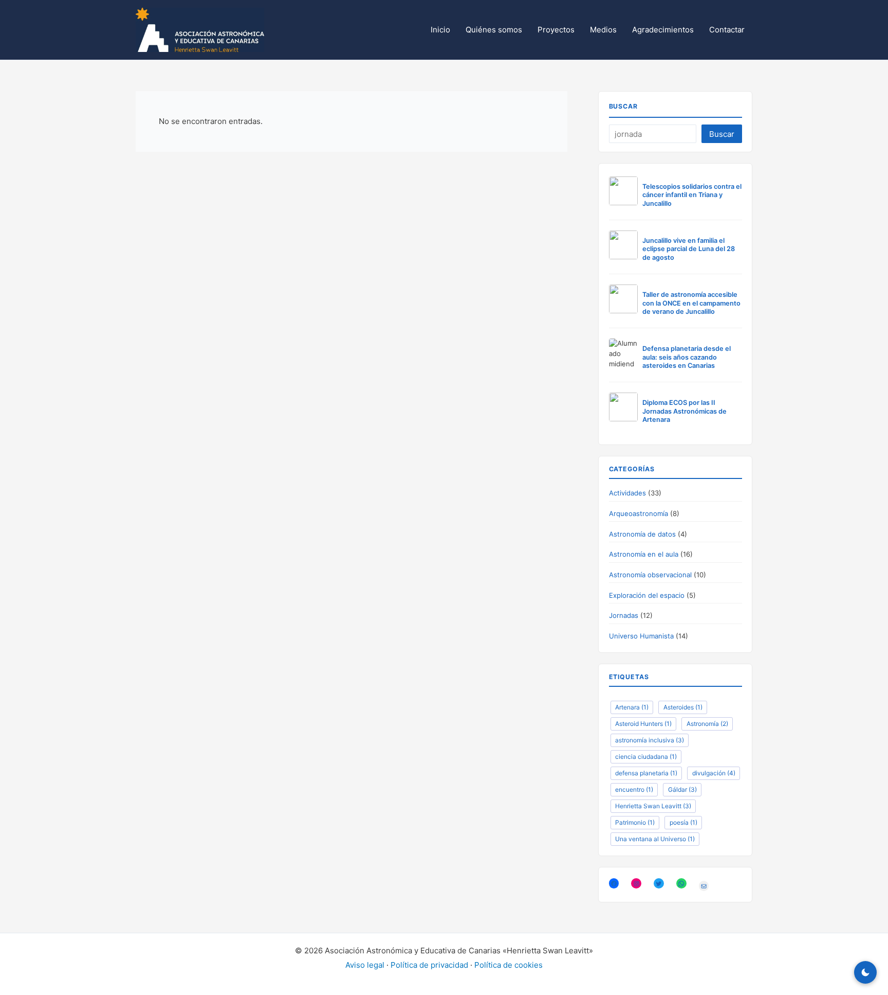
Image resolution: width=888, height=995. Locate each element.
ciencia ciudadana (646, 756)
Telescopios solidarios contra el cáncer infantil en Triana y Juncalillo (692, 195)
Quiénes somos (494, 29)
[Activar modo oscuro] (865, 972)
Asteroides (682, 707)
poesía (683, 822)
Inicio (440, 29)
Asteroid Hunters (643, 723)
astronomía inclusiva (649, 740)
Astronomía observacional (650, 575)
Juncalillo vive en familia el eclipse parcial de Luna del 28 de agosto (688, 249)
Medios (603, 29)
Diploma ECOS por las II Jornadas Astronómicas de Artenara (684, 411)
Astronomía (707, 723)
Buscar (623, 106)
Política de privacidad (429, 965)
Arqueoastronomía (638, 513)
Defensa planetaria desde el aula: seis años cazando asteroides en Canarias (686, 357)
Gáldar (682, 789)
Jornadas (623, 615)
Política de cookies (508, 965)
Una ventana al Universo (655, 839)
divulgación (713, 773)
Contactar (727, 29)
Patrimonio (635, 822)
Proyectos (556, 29)
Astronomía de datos (642, 534)
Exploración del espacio (646, 595)
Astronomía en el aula (643, 554)
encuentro (634, 789)
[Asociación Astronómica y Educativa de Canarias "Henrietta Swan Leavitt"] (200, 29)
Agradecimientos (663, 29)
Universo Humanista (641, 636)
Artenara (632, 707)
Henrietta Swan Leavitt (653, 806)
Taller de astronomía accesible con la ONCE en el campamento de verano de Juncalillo (691, 303)
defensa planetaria (646, 773)
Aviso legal (364, 965)
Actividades (627, 493)
